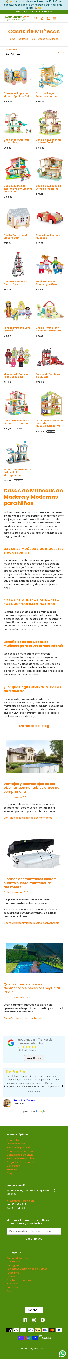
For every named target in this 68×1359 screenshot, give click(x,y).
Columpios (13, 1261)
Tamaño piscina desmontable (22, 1018)
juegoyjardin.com (38, 1348)
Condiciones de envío (20, 1154)
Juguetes (22, 39)
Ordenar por (10, 49)
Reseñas (12, 1169)
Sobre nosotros (16, 1143)
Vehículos (12, 1287)
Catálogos (13, 1165)
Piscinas (11, 1291)
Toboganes (14, 1265)
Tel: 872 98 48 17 (16, 1204)
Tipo (32, 39)
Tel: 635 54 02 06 (17, 1208)
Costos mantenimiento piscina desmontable (31, 923)
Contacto (13, 1140)
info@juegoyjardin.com (21, 1200)
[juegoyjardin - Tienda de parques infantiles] (11, 1043)
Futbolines (13, 1272)
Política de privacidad (20, 1147)
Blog (9, 1173)
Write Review (34, 1058)
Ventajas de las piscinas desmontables (28, 817)
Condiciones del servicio (21, 1151)
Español (33, 1310)
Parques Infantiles (18, 1258)
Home (12, 39)
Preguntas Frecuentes (20, 1162)
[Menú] (54, 18)
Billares (11, 1276)
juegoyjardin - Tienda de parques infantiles (34, 1041)
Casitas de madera (19, 1280)
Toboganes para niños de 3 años (27, 1269)
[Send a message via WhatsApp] (62, 1353)
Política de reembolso (20, 1158)
